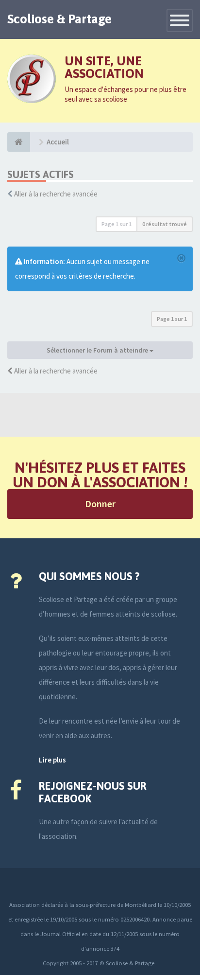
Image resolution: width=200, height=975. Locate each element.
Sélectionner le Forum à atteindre (98, 350)
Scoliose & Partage (59, 19)
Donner (100, 503)
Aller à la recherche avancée (56, 193)
